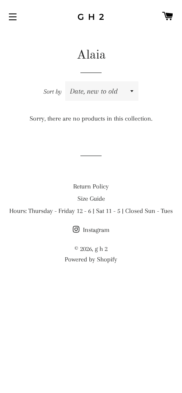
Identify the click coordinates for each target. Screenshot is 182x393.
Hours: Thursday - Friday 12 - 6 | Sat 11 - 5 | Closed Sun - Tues (91, 211)
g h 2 (91, 17)
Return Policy (91, 186)
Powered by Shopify (91, 259)
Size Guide (91, 198)
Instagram (95, 230)
